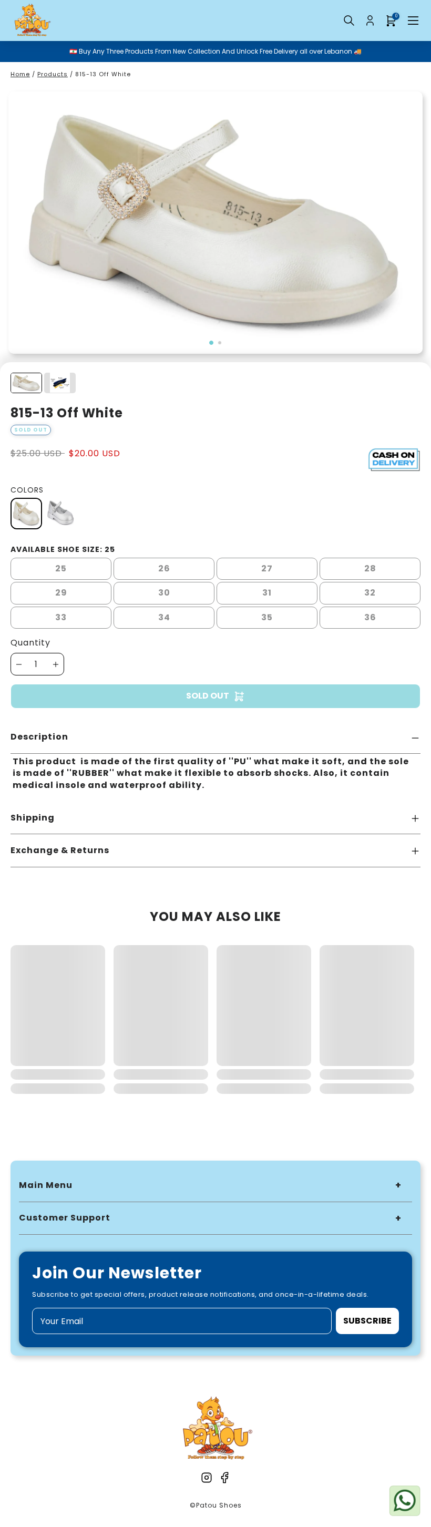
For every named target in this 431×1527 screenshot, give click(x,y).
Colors (27, 490)
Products (52, 74)
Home (20, 74)
